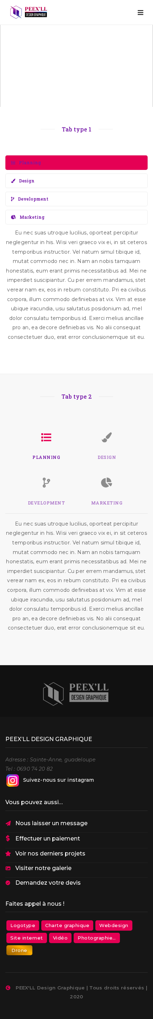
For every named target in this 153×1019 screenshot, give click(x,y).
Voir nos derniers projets (50, 853)
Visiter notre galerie (43, 868)
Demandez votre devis (48, 882)
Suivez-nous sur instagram (58, 780)
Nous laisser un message (51, 823)
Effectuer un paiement (47, 838)
